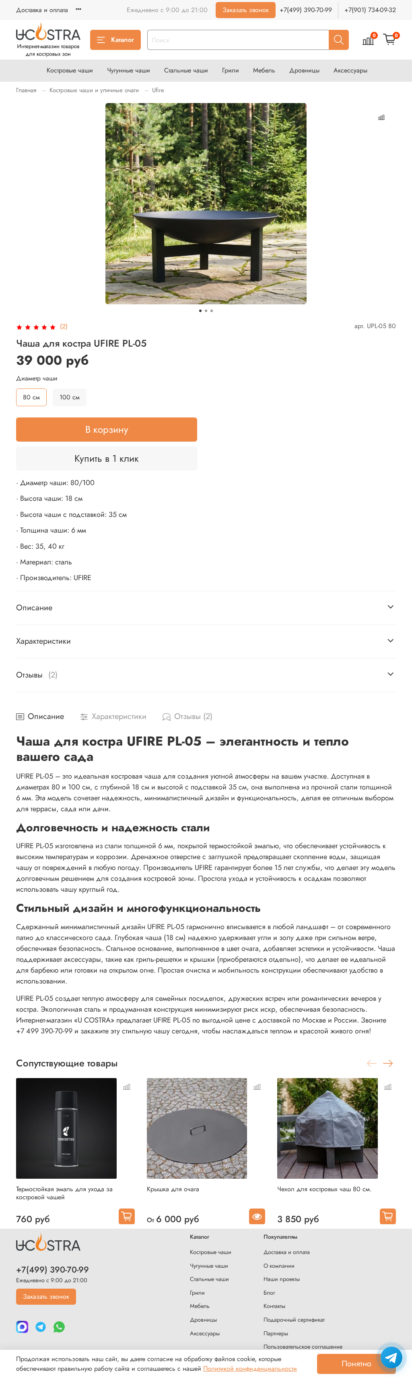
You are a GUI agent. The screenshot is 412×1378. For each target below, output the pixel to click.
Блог (269, 1293)
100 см (70, 397)
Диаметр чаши (37, 378)
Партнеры (276, 1333)
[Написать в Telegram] (391, 1357)
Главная (26, 90)
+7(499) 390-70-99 (306, 9)
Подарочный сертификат (294, 1320)
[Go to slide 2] (206, 311)
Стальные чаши (186, 70)
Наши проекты (282, 1279)
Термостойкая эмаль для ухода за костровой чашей (64, 1192)
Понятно (356, 1364)
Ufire (158, 90)
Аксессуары (350, 70)
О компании (279, 1266)
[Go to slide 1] (200, 311)
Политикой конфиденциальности (250, 1368)
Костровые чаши (70, 70)
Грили (230, 70)
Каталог (122, 39)
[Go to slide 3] (211, 311)
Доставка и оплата (42, 9)
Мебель (264, 70)
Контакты (274, 1306)
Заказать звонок (245, 9)
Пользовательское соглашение (303, 1347)
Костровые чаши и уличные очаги (94, 90)
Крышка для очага (173, 1188)
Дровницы (304, 70)
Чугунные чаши (128, 70)
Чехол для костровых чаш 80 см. (324, 1188)
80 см (31, 397)
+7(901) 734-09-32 (370, 9)
